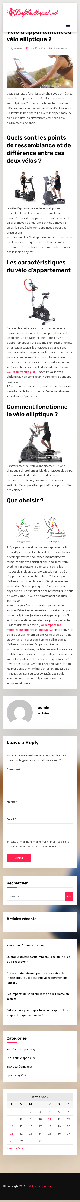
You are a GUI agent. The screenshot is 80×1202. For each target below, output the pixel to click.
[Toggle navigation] (68, 25)
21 (11, 1133)
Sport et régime (16, 1066)
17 (40, 1126)
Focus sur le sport (18, 1058)
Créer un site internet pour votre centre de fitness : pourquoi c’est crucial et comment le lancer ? (37, 978)
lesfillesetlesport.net (39, 1186)
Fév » (19, 1148)
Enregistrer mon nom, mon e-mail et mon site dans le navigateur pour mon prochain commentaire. (38, 843)
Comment (13, 769)
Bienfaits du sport (18, 1049)
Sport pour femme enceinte (25, 945)
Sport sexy (13, 1075)
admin (16, 48)
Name (12, 801)
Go (69, 896)
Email (11, 819)
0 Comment (61, 48)
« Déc (10, 1148)
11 (49, 1119)
